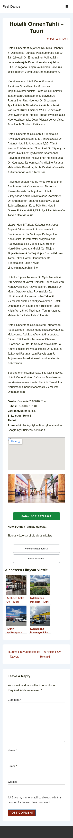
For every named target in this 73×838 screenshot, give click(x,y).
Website (12, 781)
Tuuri (65, 39)
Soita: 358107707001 (36, 516)
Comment (14, 699)
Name (11, 750)
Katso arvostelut (36, 558)
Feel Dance (11, 6)
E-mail (11, 766)
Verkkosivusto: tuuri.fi (36, 548)
